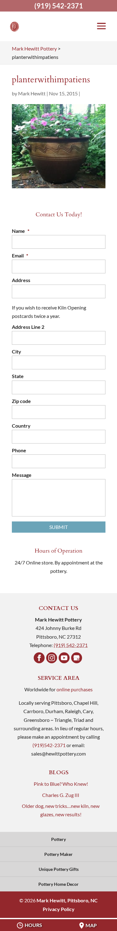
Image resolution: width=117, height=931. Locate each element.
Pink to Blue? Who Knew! (61, 784)
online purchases (74, 689)
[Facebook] (39, 657)
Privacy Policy (59, 909)
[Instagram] (51, 657)
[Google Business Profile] (76, 657)
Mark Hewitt (32, 93)
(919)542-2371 (49, 745)
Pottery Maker (58, 854)
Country (21, 426)
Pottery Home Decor (58, 884)
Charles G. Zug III (60, 795)
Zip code (21, 401)
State (18, 376)
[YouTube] (64, 657)
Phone (19, 450)
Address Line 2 (28, 327)
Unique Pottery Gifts (59, 869)
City (16, 351)
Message (22, 475)
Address (21, 280)
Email (20, 255)
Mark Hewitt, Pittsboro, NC (67, 900)
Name (20, 231)
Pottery (58, 839)
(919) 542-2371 (58, 6)
